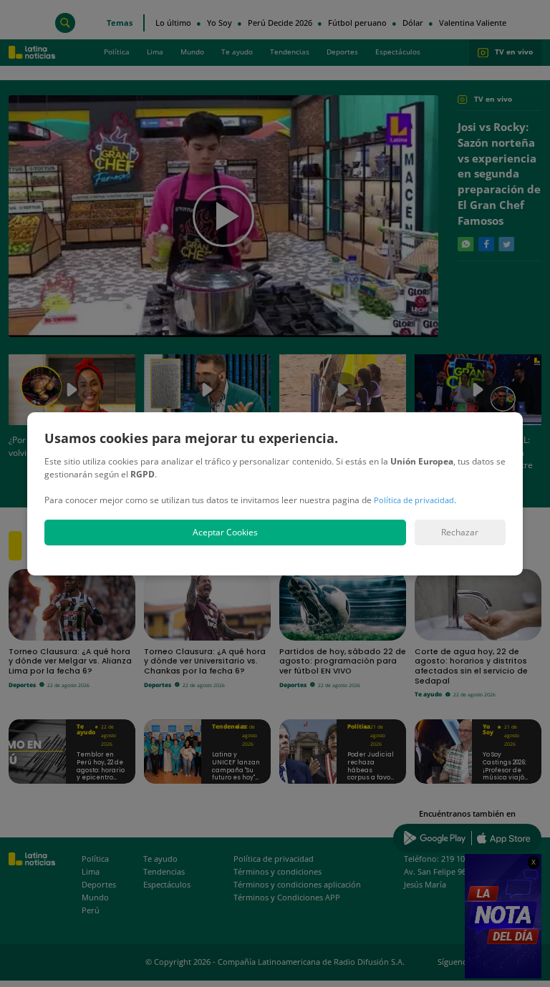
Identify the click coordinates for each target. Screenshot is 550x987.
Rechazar (459, 532)
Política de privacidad (414, 500)
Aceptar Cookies (225, 532)
